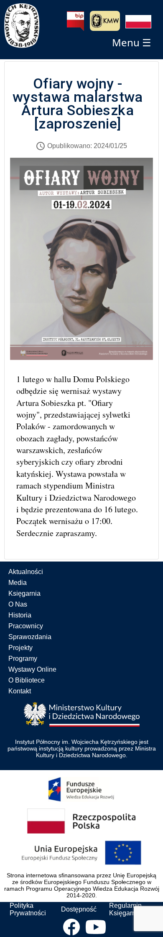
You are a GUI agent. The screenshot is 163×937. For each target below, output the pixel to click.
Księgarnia (24, 593)
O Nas (17, 604)
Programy (22, 658)
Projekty (20, 647)
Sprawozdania (29, 636)
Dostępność (79, 909)
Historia (19, 615)
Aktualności (25, 571)
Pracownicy (25, 626)
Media (17, 582)
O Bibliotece (26, 680)
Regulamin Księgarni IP (127, 909)
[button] (138, 22)
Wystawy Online (32, 669)
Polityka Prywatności (28, 909)
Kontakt (19, 691)
